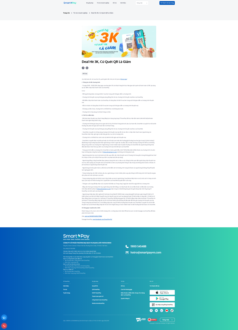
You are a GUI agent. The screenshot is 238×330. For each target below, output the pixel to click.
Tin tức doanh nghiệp (103, 3)
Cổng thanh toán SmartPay (99, 300)
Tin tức (65, 289)
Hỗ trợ (115, 3)
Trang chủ (66, 13)
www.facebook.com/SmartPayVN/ (102, 219)
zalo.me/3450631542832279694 (93, 216)
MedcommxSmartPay (98, 303)
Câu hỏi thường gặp (126, 289)
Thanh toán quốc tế (97, 296)
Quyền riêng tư (125, 298)
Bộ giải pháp (89, 3)
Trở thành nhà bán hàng (167, 3)
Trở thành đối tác (154, 286)
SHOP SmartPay (96, 293)
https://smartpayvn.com (110, 152)
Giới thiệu (123, 3)
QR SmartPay (96, 289)
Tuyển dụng (66, 293)
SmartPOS (95, 286)
